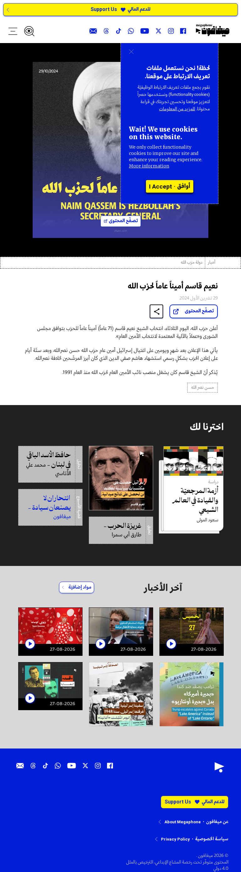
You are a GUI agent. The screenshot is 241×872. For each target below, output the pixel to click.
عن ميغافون (217, 821)
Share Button (156, 311)
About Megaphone (182, 822)
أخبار (211, 262)
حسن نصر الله (202, 387)
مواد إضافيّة (79, 587)
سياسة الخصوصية (211, 839)
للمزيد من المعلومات (177, 109)
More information (149, 166)
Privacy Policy (175, 839)
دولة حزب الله (191, 262)
